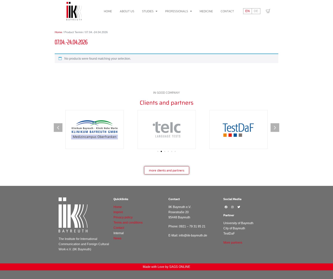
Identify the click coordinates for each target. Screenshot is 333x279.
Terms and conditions (128, 222)
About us (127, 11)
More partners (232, 242)
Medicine (206, 11)
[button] (58, 127)
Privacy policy (123, 217)
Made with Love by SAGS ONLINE (166, 266)
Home (108, 11)
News (117, 238)
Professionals (176, 11)
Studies (148, 11)
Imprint (118, 212)
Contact (227, 11)
